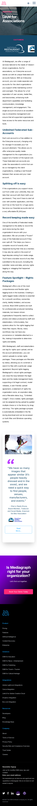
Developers (6, 713)
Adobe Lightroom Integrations (12, 685)
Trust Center (6, 750)
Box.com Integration (9, 702)
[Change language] (29, 3)
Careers (5, 754)
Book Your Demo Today (18, 592)
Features (5, 632)
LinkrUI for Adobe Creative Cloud (13, 693)
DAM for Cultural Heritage (11, 673)
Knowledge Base (8, 722)
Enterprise (5, 645)
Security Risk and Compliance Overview (16, 746)
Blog (4, 718)
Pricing (4, 628)
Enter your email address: (11, 775)
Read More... (18, 529)
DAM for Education (8, 657)
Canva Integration (8, 689)
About (4, 733)
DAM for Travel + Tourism (11, 669)
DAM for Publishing (8, 665)
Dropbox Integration (9, 698)
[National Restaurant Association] (14, 48)
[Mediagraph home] (4, 3)
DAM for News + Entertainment (12, 661)
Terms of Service (8, 737)
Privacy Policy (7, 742)
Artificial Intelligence (9, 637)
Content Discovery (8, 641)
